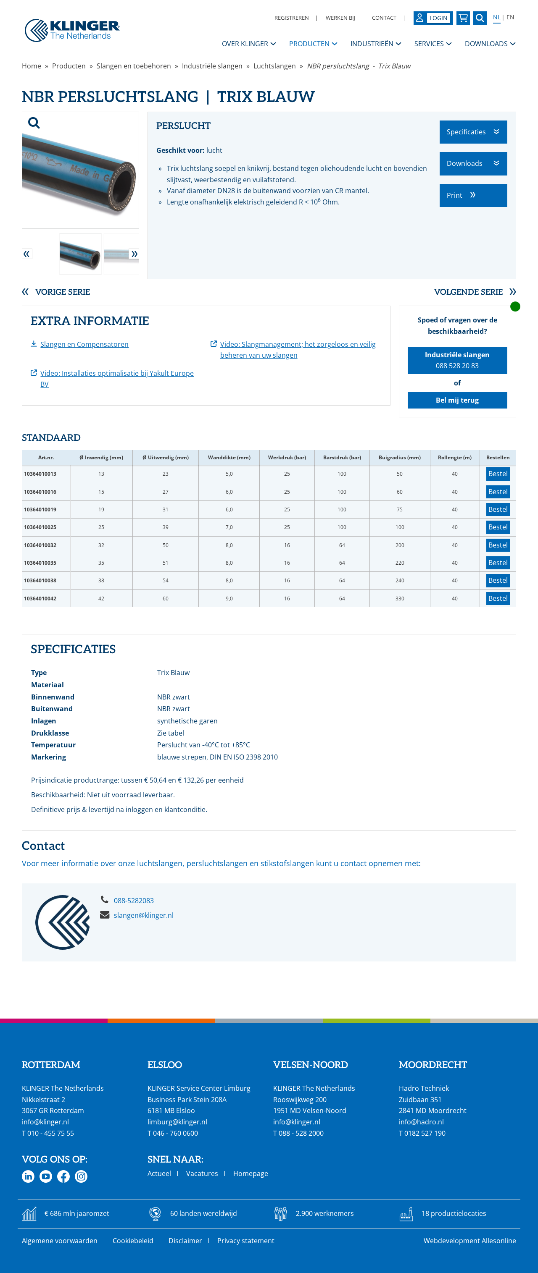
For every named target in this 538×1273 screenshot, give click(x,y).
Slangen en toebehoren (134, 66)
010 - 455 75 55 (50, 1133)
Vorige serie (62, 292)
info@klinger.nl (45, 1122)
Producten (69, 66)
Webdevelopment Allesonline (470, 1240)
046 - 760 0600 (175, 1133)
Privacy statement (245, 1240)
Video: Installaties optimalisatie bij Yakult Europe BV (117, 379)
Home (31, 66)
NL (497, 17)
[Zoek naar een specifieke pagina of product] (480, 18)
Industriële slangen (212, 66)
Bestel (498, 473)
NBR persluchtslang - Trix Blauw (358, 66)
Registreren (291, 17)
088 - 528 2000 (301, 1133)
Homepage (250, 1173)
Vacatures (202, 1173)
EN (510, 17)
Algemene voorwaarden (60, 1240)
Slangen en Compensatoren (84, 344)
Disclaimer (185, 1240)
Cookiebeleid (133, 1240)
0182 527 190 (425, 1133)
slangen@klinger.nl (144, 915)
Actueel (159, 1173)
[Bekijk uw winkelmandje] (463, 18)
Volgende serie (468, 292)
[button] (27, 254)
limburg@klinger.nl (177, 1122)
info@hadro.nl (421, 1122)
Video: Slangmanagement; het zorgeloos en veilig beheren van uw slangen (298, 350)
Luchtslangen (274, 66)
